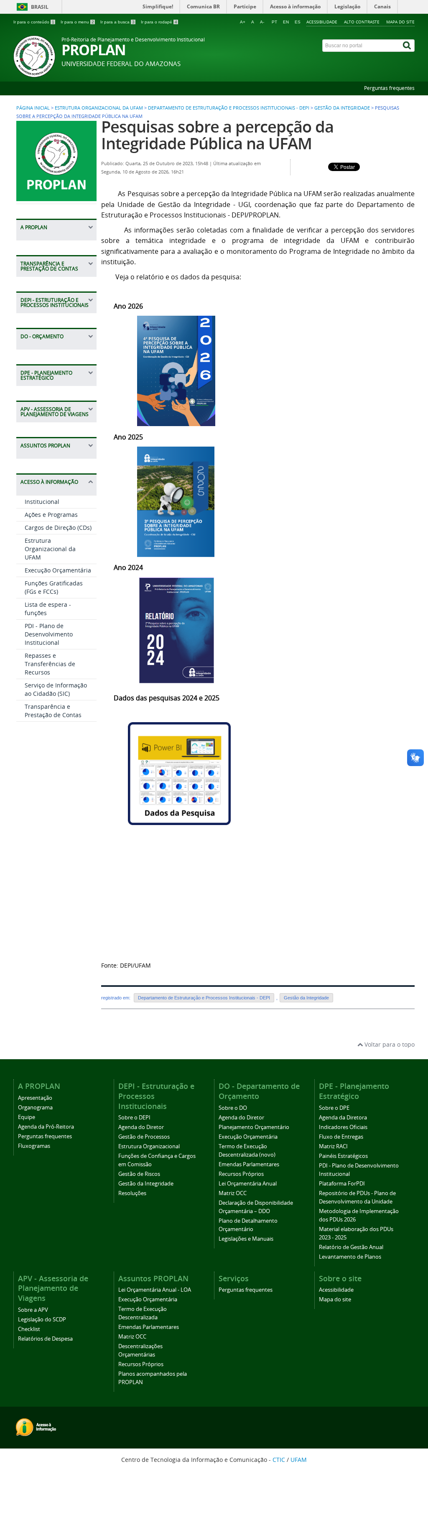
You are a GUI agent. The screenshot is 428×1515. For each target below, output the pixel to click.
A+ (242, 22)
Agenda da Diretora (343, 1117)
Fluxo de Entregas (341, 1136)
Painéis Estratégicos (343, 1156)
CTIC (279, 1460)
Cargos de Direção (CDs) (58, 527)
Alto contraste (362, 22)
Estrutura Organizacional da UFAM (99, 108)
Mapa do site (400, 22)
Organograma (35, 1107)
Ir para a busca (117, 22)
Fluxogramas (34, 1146)
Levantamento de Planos (350, 1256)
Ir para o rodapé (159, 22)
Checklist (29, 1329)
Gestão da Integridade (342, 108)
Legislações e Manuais (246, 1238)
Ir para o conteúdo (33, 22)
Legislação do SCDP (42, 1319)
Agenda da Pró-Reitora (46, 1126)
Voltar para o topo (389, 1044)
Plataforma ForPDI (342, 1183)
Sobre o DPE (334, 1107)
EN (286, 22)
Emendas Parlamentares (249, 1164)
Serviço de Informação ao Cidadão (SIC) (56, 689)
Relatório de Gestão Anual (351, 1247)
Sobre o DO (233, 1107)
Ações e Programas (51, 515)
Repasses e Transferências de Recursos (50, 663)
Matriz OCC (233, 1193)
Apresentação (35, 1097)
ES (298, 22)
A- (262, 22)
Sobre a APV (33, 1309)
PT (274, 22)
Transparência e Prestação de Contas (53, 711)
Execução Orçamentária (58, 570)
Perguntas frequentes (389, 88)
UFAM (298, 1460)
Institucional (42, 502)
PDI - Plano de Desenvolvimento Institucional (49, 634)
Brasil (39, 6)
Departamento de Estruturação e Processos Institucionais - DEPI (228, 108)
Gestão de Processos (144, 1136)
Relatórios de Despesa (45, 1338)
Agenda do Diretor (141, 1127)
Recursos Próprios (241, 1174)
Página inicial (33, 108)
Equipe (26, 1117)
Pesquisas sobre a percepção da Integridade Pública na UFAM (217, 135)
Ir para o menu (77, 22)
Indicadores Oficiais (343, 1127)
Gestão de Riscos (139, 1174)
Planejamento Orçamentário (254, 1127)
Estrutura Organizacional (149, 1146)
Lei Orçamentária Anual (248, 1183)
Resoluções (132, 1193)
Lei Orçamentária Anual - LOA (154, 1289)
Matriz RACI (333, 1146)
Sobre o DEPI (134, 1117)
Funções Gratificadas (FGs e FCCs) (54, 587)
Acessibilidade (321, 22)
